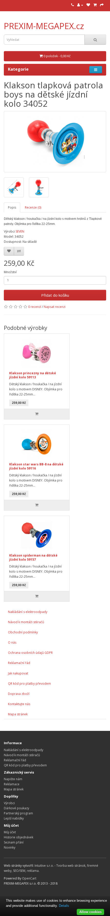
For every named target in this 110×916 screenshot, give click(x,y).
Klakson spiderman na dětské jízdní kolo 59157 (33, 557)
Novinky (9, 847)
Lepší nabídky (14, 818)
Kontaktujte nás (19, 704)
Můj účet (10, 832)
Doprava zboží (18, 694)
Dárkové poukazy (16, 808)
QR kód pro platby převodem (29, 683)
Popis (12, 207)
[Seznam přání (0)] (88, 5)
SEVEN (20, 231)
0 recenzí (34, 307)
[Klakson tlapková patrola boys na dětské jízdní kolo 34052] (55, 141)
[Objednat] (102, 5)
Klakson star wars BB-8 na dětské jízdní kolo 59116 (36, 466)
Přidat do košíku (55, 295)
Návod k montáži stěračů (26, 622)
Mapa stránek (18, 714)
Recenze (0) (33, 207)
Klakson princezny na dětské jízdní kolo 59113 (32, 375)
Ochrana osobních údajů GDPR (30, 652)
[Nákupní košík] (95, 5)
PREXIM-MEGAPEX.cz (44, 26)
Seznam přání (14, 842)
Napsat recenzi (54, 307)
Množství (10, 272)
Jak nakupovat (18, 673)
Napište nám (13, 779)
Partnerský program (18, 813)
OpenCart (29, 878)
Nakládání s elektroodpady (27, 612)
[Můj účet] (80, 5)
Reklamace (11, 784)
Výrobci (9, 803)
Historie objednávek (18, 837)
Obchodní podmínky (23, 632)
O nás (12, 642)
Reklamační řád (19, 663)
